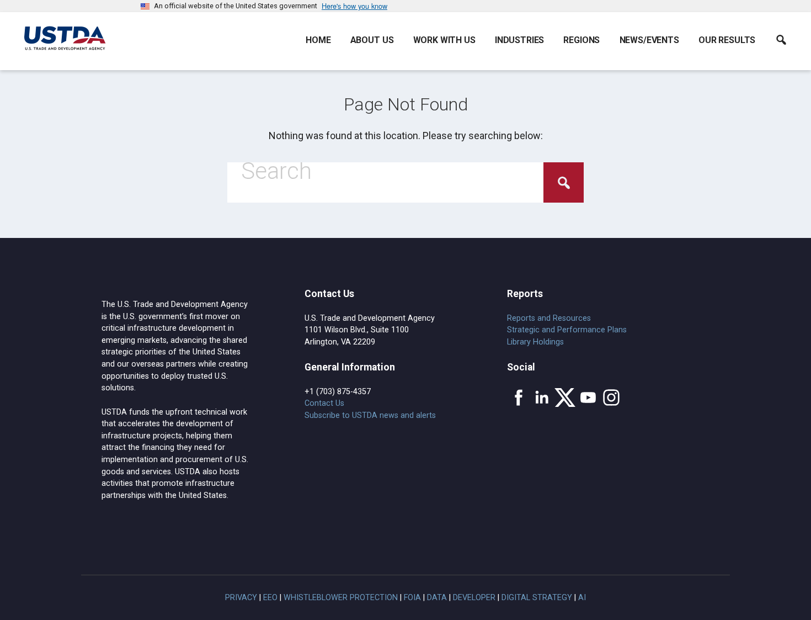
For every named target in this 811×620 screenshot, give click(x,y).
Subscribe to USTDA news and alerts (370, 415)
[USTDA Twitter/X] (565, 397)
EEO (270, 597)
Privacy (241, 597)
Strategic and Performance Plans (567, 330)
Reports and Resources (549, 318)
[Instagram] (611, 397)
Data (437, 597)
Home (318, 40)
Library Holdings (535, 342)
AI (582, 597)
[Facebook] (518, 397)
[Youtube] (588, 397)
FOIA (412, 597)
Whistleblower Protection (341, 597)
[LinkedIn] (541, 397)
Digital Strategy (536, 597)
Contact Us (324, 403)
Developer (474, 597)
